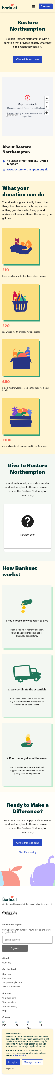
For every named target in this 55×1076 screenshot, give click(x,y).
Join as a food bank (11, 987)
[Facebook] (20, 1025)
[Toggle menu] (33, 6)
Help (4, 1011)
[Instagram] (7, 1025)
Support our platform (12, 983)
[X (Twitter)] (32, 1025)
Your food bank (9, 998)
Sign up (15, 948)
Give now (45, 6)
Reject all (10, 1069)
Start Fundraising (28, 852)
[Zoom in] (47, 98)
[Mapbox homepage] (12, 115)
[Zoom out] (47, 103)
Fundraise (6, 979)
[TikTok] (44, 1025)
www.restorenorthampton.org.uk (27, 170)
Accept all (13, 1062)
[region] (27, 106)
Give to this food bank (27, 59)
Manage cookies (32, 1062)
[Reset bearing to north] (47, 107)
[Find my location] (47, 112)
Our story (6, 963)
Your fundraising (9, 1007)
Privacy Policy (19, 1056)
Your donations (9, 1003)
